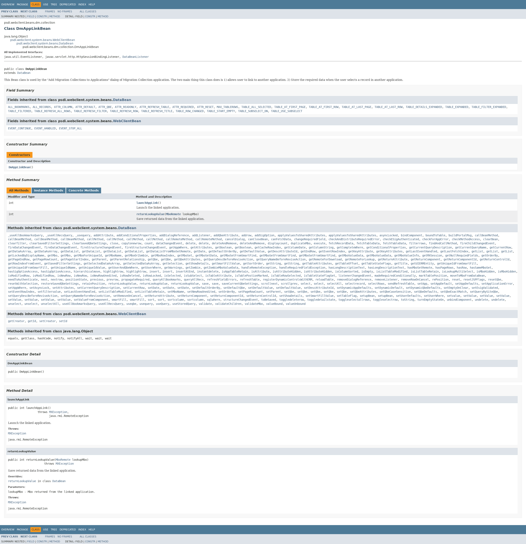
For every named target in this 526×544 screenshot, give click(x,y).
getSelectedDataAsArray (102, 263)
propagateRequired (135, 279)
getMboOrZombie (136, 255)
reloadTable (324, 279)
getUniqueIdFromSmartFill (456, 263)
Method (54, 16)
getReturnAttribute (392, 259)
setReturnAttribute (159, 295)
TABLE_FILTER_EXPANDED (489, 107)
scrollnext (269, 283)
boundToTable (435, 235)
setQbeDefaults (425, 291)
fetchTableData (368, 243)
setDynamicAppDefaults (354, 287)
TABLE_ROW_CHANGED (190, 111)
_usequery (82, 235)
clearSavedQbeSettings (89, 243)
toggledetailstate (321, 299)
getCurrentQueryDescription (430, 247)
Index (82, 4)
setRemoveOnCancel (127, 295)
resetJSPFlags (474, 279)
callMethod (95, 239)
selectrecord (355, 283)
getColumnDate (295, 247)
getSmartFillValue (226, 263)
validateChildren (228, 303)
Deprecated (68, 4)
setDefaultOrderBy (206, 287)
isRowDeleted (130, 275)
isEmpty (367, 271)
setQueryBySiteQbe (484, 291)
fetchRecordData (341, 243)
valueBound (274, 303)
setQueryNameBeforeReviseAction (85, 295)
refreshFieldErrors (221, 279)
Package (22, 4)
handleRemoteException (258, 267)
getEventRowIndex (332, 251)
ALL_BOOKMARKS (18, 107)
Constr (42, 16)
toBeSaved (268, 299)
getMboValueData (350, 255)
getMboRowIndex (162, 255)
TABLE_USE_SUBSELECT (286, 111)
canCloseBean (258, 239)
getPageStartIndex (75, 259)
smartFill (119, 299)
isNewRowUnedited (103, 275)
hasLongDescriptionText (347, 267)
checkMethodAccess (466, 239)
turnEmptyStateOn (430, 299)
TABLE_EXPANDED (456, 107)
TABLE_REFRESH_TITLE (156, 111)
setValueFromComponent (91, 299)
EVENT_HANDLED (45, 128)
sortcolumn (175, 299)
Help (92, 4)
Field (30, 16)
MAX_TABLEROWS (227, 107)
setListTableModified (114, 291)
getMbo (52, 255)
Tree (54, 4)
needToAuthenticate (23, 279)
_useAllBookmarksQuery (25, 235)
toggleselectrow (385, 299)
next (44, 279)
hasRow (462, 267)
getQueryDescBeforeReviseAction (228, 259)
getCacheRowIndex (268, 247)
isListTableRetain (425, 271)
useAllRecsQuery (110, 303)
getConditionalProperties (386, 247)
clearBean (490, 239)
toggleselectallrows (354, 299)
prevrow (112, 279)
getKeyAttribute (360, 251)
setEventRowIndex (21, 291)
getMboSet (184, 255)
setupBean (367, 295)
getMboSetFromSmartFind (238, 255)
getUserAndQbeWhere (123, 267)
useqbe (131, 303)
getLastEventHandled (421, 251)
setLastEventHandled (79, 291)
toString (407, 299)
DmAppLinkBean (19, 167)
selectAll (334, 283)
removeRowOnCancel (415, 279)
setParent (273, 291)
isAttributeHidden (287, 271)
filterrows (417, 243)
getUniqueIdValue (92, 267)
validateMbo (254, 303)
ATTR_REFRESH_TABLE (154, 107)
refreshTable (250, 279)
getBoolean (223, 247)
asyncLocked (389, 235)
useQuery (162, 303)
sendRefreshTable (401, 283)
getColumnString (321, 247)
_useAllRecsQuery (59, 235)
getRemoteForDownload (325, 259)
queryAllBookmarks (167, 279)
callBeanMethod (486, 235)
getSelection (172, 263)
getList (477, 251)
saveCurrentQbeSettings (240, 283)
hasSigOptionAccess (23, 271)
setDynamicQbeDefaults (423, 287)
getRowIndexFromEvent (24, 263)
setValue (469, 295)
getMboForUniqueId (88, 255)
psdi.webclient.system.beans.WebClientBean (42, 40)
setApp (422, 283)
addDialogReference (174, 235)
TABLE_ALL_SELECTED (256, 107)
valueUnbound (296, 303)
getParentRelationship (127, 259)
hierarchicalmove (87, 271)
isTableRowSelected (286, 275)
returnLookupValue (150, 214)
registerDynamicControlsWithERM (287, 279)
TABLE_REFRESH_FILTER (90, 111)
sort (151, 299)
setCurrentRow (133, 287)
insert (154, 271)
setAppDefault (441, 283)
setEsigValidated (485, 287)
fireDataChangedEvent (24, 247)
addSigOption (264, 235)
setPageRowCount (250, 291)
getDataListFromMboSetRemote (168, 251)
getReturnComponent (425, 259)
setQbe (289, 291)
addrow (246, 235)
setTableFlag (346, 295)
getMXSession (432, 255)
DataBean (23, 72)
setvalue (453, 295)
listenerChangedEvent (354, 275)
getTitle (400, 263)
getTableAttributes (317, 263)
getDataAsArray (19, 251)
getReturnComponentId (460, 259)
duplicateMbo (300, 243)
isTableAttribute (218, 275)
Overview (7, 4)
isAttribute (260, 271)
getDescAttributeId (282, 251)
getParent (99, 259)
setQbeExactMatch (453, 291)
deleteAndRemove (224, 243)
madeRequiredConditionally (395, 275)
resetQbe (494, 279)
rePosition (440, 279)
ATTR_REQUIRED (183, 107)
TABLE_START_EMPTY (221, 111)
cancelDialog (235, 239)
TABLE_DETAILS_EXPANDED (424, 107)
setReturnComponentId (226, 295)
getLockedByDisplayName (26, 255)
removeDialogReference (354, 279)
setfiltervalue (49, 291)
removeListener (386, 279)
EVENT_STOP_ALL (70, 128)
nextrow (56, 279)
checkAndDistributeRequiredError (354, 239)
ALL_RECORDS (42, 107)
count (148, 243)
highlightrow (113, 271)
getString (273, 263)
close (114, 243)
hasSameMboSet (480, 267)
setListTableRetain (149, 291)
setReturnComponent (192, 295)
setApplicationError (497, 283)
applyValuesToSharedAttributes (301, 235)
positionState (76, 279)
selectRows (376, 283)
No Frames (65, 11)
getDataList (70, 251)
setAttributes (63, 287)
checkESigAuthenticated (401, 239)
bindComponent (411, 235)
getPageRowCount (45, 259)
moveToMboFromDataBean (467, 275)
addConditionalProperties (136, 235)
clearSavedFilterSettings (49, 243)
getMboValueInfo (406, 255)
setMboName (175, 291)
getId (32, 321)
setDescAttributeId (318, 287)
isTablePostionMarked (251, 275)
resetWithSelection (23, 283)
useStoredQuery (183, 303)
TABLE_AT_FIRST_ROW (323, 107)
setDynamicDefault (389, 287)
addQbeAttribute (225, 235)
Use (45, 4)
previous (96, 279)
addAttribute (103, 235)
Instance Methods (48, 190)
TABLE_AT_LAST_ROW (389, 107)
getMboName (113, 255)
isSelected (172, 275)
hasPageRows (444, 267)
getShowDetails (197, 263)
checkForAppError (435, 239)
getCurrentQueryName (470, 247)
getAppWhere (178, 247)
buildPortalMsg (460, 235)
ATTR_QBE (105, 107)
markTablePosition (433, 275)
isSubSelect (193, 275)
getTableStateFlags (376, 263)
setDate (153, 287)
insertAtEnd (185, 271)
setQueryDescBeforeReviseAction (32, 295)
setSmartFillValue (319, 295)
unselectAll (50, 303)
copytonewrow (131, 243)
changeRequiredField (309, 239)
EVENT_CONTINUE (19, 128)
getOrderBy (489, 255)
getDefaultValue (252, 251)
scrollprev (289, 283)
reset (456, 279)
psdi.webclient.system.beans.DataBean (44, 43)
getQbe (153, 259)
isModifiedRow (18, 275)
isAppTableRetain (235, 271)
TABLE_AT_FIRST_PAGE (290, 107)
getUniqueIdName (63, 267)
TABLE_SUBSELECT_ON (253, 111)
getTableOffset (346, 263)
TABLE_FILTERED (19, 111)
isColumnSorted (346, 271)
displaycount (277, 243)
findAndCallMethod (443, 243)
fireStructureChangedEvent (100, 247)
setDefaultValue (260, 287)
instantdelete (207, 271)
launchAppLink (147, 202)
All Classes (88, 11)
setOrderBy (226, 291)
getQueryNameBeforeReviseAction (281, 259)
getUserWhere (151, 267)
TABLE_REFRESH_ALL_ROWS (52, 111)
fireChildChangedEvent (477, 243)
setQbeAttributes (363, 291)
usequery (146, 303)
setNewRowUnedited (201, 291)
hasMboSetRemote (419, 267)
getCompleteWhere (350, 247)
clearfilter (17, 243)
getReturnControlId (494, 259)
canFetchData (281, 239)
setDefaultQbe (234, 287)
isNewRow (63, 275)
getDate (199, 251)
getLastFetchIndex (454, 251)
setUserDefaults (408, 295)
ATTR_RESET (205, 107)
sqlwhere (213, 299)
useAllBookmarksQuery (78, 303)
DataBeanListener (135, 56)
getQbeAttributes (187, 259)
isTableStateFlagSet (319, 275)
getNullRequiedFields (461, 255)
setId (63, 321)
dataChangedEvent (169, 243)
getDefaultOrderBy (222, 251)
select (305, 283)
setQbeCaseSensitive (395, 291)
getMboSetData (206, 255)
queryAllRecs (194, 279)
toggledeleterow (291, 299)
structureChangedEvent (240, 299)
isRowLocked (152, 275)
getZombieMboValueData (221, 267)
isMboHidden (485, 271)
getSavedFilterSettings (62, 263)
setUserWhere (434, 295)
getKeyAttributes (389, 251)
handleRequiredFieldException (302, 267)
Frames (50, 11)
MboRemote (173, 214)
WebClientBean (127, 121)
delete (190, 243)
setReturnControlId (261, 295)
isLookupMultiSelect (457, 271)
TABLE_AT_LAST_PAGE (356, 107)
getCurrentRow (500, 247)
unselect (14, 303)
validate (205, 303)
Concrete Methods (84, 190)
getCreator (16, 321)
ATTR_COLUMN (63, 107)
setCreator (47, 321)
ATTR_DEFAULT (85, 107)
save (205, 283)
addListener (201, 235)
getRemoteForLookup (360, 259)
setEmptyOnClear (456, 287)
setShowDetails (290, 295)
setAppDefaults (466, 283)
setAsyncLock (39, 287)
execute (319, 243)
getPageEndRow (18, 259)
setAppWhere (17, 287)
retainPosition (93, 283)
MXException (58, 412)
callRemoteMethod (179, 239)
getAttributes (201, 247)
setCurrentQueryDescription (98, 287)
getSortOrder (253, 263)
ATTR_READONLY (125, 107)
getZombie (193, 267)
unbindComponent (459, 299)
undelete (481, 299)
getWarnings (173, 267)
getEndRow (308, 251)
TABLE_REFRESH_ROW (124, 111)
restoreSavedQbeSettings (60, 283)
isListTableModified (391, 271)
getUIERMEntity (422, 263)
